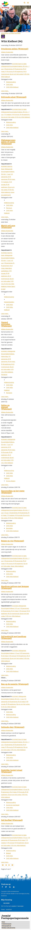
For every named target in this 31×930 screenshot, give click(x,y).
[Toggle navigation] (28, 3)
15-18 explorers (18, 72)
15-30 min (7, 284)
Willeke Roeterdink (7, 52)
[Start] (2, 865)
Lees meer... (5, 91)
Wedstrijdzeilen (9, 302)
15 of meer (11, 179)
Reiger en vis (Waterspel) (12, 541)
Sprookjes (9, 528)
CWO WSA (9, 84)
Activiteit (15, 64)
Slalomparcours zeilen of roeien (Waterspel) (8, 142)
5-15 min (26, 74)
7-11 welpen (7, 115)
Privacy (3, 909)
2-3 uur (17, 608)
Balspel (8, 853)
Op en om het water (16, 74)
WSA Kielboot (5, 77)
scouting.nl (9, 909)
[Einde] (12, 865)
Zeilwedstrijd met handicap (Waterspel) (13, 637)
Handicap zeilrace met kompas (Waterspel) (15, 587)
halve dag (4, 356)
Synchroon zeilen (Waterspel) (14, 49)
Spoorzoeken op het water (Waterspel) (12, 492)
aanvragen (20, 906)
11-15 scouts (9, 72)
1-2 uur (6, 513)
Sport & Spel (22, 64)
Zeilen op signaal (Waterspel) (6, 407)
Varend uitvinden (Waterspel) (6, 324)
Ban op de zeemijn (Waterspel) (15, 684)
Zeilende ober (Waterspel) (12, 727)
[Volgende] (9, 865)
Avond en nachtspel (12, 805)
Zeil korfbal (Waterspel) (12, 820)
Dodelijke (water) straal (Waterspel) (11, 771)
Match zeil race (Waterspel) (8, 226)
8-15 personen (17, 69)
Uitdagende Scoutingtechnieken (11, 66)
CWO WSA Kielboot (12, 87)
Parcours (9, 208)
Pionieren (4, 375)
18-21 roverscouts (13, 614)
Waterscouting (11, 82)
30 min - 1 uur (5, 174)
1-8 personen (8, 69)
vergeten (13, 906)
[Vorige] (6, 865)
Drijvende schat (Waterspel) (13, 97)
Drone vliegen (10, 481)
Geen (12, 566)
